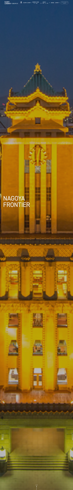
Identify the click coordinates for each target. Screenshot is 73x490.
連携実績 (52, 2)
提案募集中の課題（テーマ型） (35, 2)
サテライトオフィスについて (64, 3)
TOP (21, 3)
